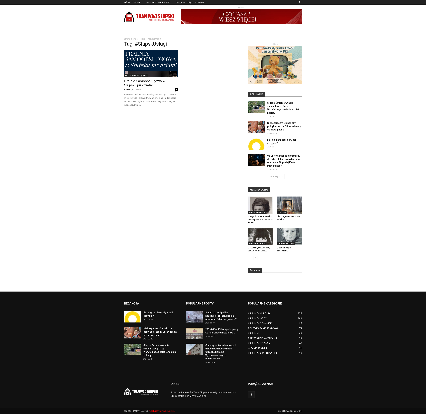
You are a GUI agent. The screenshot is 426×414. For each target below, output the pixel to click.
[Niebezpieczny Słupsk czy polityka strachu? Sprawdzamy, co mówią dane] (256, 127)
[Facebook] (299, 2)
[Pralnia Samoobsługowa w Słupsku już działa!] (151, 63)
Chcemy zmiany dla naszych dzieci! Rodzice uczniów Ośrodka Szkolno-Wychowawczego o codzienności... (220, 352)
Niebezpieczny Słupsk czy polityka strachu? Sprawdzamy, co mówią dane (284, 126)
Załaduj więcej (274, 176)
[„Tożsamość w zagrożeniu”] (289, 236)
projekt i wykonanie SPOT (290, 411)
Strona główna (131, 38)
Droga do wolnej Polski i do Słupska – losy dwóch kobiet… (260, 219)
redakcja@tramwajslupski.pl (162, 411)
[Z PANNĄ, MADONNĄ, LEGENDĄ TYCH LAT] (260, 236)
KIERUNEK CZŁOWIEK (257, 243)
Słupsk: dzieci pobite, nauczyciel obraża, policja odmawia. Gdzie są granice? (221, 315)
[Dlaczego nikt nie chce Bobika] (289, 205)
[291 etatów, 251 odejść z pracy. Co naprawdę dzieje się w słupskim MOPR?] (194, 333)
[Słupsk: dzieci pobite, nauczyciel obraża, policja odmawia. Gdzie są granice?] (194, 316)
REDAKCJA (199, 2)
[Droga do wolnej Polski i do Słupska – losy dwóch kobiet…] (260, 205)
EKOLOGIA (282, 212)
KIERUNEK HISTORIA (257, 212)
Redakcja (128, 89)
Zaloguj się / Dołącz (184, 2)
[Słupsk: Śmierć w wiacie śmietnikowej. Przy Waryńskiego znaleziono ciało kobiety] (256, 107)
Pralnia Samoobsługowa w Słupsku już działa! (144, 83)
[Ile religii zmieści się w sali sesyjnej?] (256, 144)
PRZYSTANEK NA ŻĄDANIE (136, 75)
